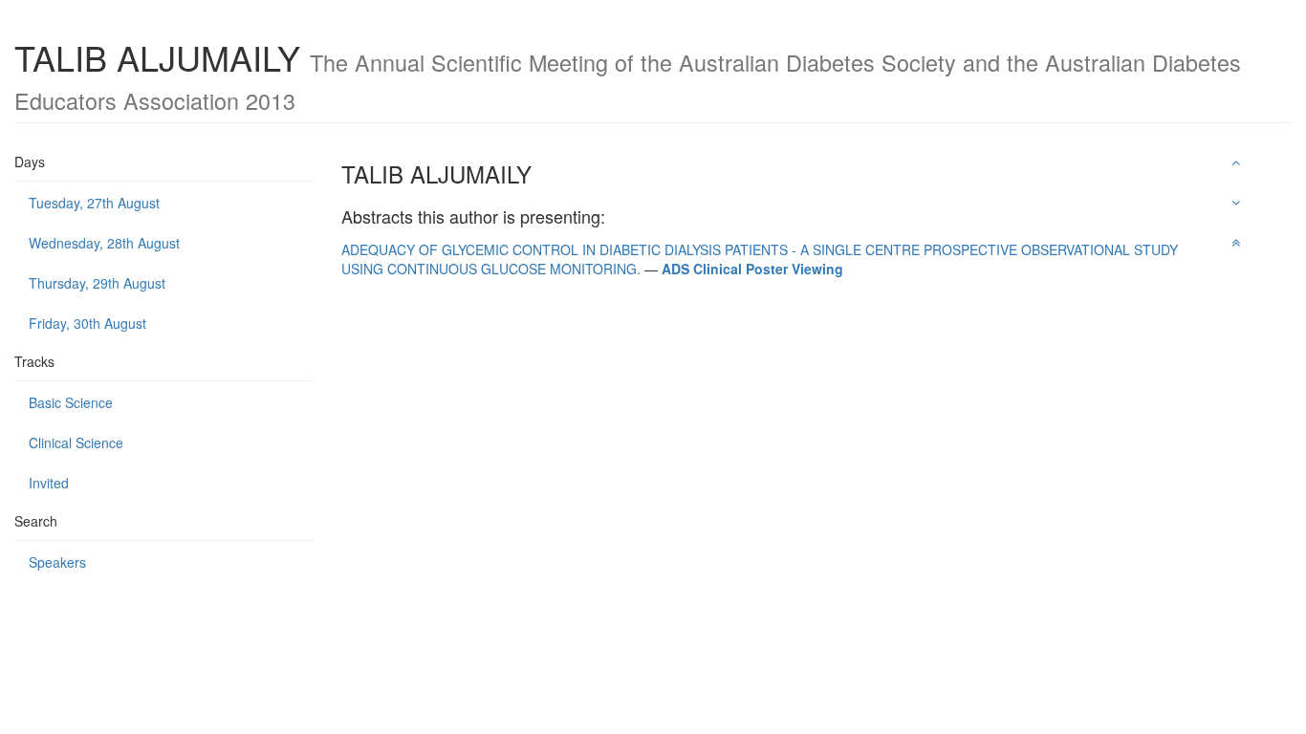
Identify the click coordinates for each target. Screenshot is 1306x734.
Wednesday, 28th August (104, 242)
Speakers (57, 562)
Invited (49, 482)
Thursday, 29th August (97, 282)
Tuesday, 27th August (94, 202)
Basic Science (71, 402)
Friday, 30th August (87, 323)
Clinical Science (76, 442)
